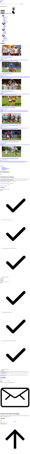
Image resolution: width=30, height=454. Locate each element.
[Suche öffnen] (1, 1)
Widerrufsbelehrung (4, 169)
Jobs (4, 39)
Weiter (1, 381)
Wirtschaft (4, 26)
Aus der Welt (3, 22)
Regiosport (4, 31)
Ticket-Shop (3, 41)
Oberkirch (4, 19)
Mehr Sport (4, 33)
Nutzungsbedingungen (3, 375)
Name (8, 181)
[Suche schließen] (21, 3)
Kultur (4, 28)
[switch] (13, 10)
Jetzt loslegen (2, 278)
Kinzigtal (4, 20)
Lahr (4, 18)
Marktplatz (4, 37)
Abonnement (6, 13)
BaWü (4, 27)
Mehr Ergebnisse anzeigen (4, 6)
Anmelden (10, 13)
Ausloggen (15, 421)
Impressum (3, 167)
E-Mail (8, 184)
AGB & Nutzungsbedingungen (6, 168)
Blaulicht (3, 40)
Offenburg (4, 17)
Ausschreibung (5, 38)
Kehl (4, 21)
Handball (4, 32)
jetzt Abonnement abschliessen (10, 382)
